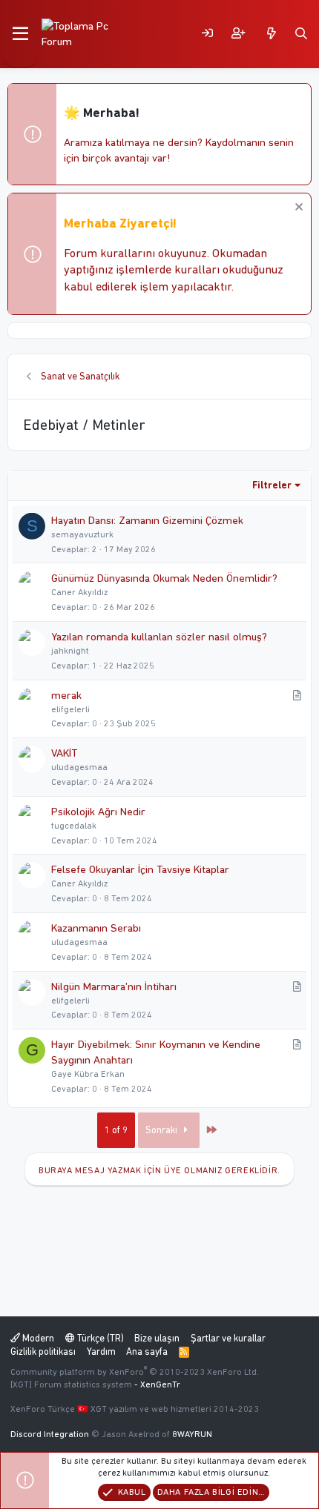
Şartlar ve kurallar (228, 1338)
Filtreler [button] (272, 485)
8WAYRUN (192, 1434)
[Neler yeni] (271, 34)
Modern (37, 1338)
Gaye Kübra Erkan (88, 1074)
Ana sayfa (147, 1351)
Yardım (101, 1351)
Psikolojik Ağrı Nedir (98, 811)
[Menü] (20, 34)
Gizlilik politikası (43, 1351)
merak (66, 695)
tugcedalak (73, 825)
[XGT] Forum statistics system (95, 1384)
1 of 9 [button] (116, 1129)
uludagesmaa (79, 767)
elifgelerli (70, 709)
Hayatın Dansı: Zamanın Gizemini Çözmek (147, 520)
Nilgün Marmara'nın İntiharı (114, 986)
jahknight (70, 651)
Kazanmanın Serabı (96, 928)
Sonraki (162, 1129)
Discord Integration (49, 1434)
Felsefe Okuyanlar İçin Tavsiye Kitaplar (140, 869)
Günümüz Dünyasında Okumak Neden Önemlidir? (164, 578)
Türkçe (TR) (99, 1338)
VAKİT (64, 753)
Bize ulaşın (157, 1338)
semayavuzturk (82, 534)
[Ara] (301, 34)
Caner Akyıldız (79, 592)
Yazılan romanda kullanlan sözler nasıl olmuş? (159, 636)
